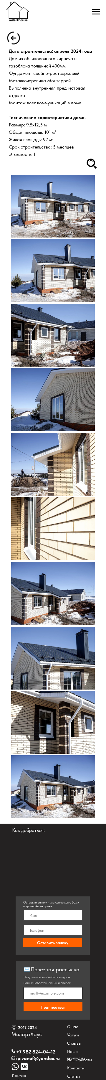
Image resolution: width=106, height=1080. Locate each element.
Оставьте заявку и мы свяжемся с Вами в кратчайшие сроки (51, 904)
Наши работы (79, 1059)
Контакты (76, 1068)
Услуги (73, 1035)
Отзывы (74, 1043)
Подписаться (53, 1007)
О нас (72, 1026)
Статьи (73, 1076)
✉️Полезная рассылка (52, 969)
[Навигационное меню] (96, 12)
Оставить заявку (52, 942)
